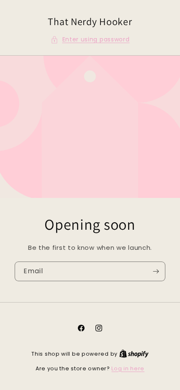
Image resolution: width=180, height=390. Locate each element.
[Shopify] (134, 354)
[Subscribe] (156, 271)
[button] (90, 39)
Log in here (127, 368)
